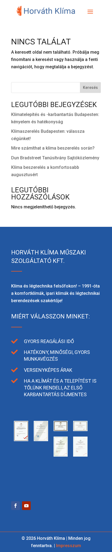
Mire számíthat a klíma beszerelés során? (53, 148)
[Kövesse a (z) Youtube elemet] (26, 505)
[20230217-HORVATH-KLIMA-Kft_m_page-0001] (21, 480)
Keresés (90, 87)
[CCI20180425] (80, 429)
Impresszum (68, 545)
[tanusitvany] (21, 439)
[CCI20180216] (61, 455)
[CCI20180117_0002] (80, 455)
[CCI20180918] (61, 429)
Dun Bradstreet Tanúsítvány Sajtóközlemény (55, 157)
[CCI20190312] (41, 439)
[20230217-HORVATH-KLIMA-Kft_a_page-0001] (41, 480)
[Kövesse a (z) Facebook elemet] (15, 505)
